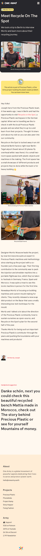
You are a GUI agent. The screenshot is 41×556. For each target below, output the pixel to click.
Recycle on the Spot (27, 115)
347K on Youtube (9, 529)
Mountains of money (18, 429)
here (27, 92)
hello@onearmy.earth (11, 480)
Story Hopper (8, 505)
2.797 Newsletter (9, 535)
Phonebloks (7, 498)
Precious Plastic (9, 495)
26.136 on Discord (9, 532)
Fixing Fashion (8, 508)
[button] (37, 3)
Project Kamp (8, 501)
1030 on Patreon (9, 525)
